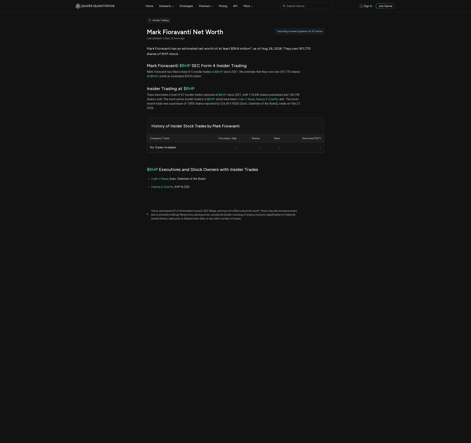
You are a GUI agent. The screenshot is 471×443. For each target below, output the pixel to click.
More (246, 6)
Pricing (223, 6)
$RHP (184, 65)
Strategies (186, 6)
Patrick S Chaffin (267, 99)
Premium (204, 6)
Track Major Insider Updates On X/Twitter (300, 31)
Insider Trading (161, 20)
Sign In (368, 6)
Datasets (165, 6)
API (235, 6)
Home (149, 6)
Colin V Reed (246, 99)
